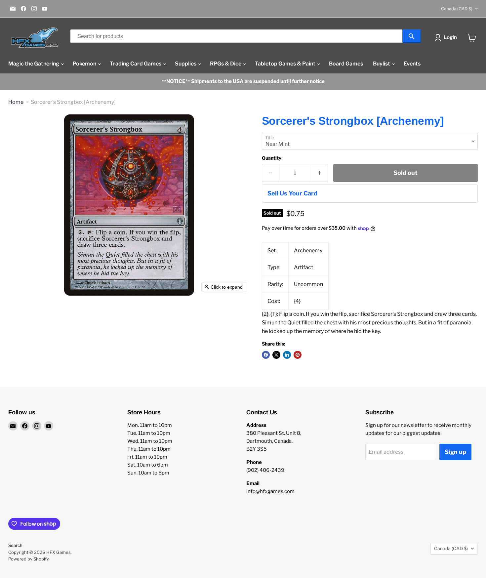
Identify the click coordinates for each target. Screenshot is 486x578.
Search (15, 545)
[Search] (411, 36)
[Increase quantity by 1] (319, 173)
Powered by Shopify (28, 558)
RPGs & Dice (226, 64)
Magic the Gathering (34, 64)
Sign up (455, 451)
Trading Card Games (136, 64)
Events (412, 64)
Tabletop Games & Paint (285, 64)
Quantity (271, 158)
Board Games (346, 64)
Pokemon (85, 64)
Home (15, 102)
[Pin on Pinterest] (298, 355)
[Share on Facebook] (266, 355)
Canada (456, 8)
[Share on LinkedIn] (287, 355)
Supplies (186, 64)
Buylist (382, 64)
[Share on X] (276, 355)
